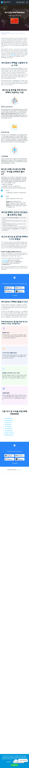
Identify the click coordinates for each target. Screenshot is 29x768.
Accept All (14, 765)
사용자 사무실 (21, 2)
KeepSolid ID (4, 261)
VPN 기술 (13, 54)
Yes (17, 469)
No (20, 469)
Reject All (8, 761)
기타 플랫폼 (14, 295)
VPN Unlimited (5, 260)
